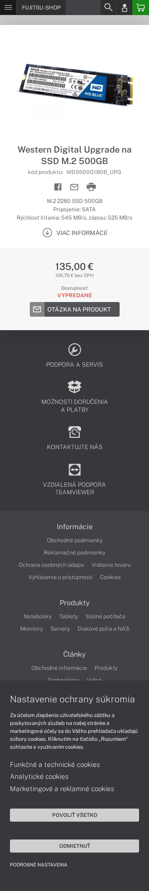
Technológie (63, 680)
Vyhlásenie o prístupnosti (61, 577)
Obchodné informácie (59, 668)
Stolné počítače (105, 616)
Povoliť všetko (74, 815)
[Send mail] (74, 187)
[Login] (124, 7)
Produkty (75, 602)
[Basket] (140, 7)
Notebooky (38, 616)
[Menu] (8, 7)
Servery (60, 628)
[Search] (108, 7)
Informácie (75, 526)
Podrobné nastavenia (39, 865)
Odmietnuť (74, 846)
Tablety (68, 616)
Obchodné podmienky (75, 540)
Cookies (110, 577)
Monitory (31, 628)
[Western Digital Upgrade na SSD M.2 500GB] (74, 84)
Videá (94, 680)
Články (74, 654)
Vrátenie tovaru (111, 565)
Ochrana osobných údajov (51, 565)
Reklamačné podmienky (74, 552)
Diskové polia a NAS (103, 628)
